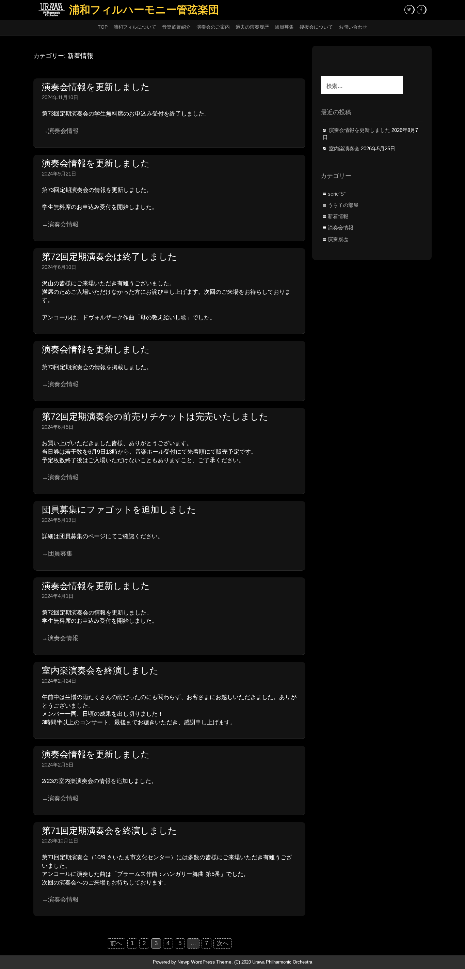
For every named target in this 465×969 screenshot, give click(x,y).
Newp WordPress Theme (204, 962)
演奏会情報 (63, 638)
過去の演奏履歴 (252, 27)
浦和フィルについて (134, 27)
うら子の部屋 (343, 205)
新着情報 (338, 216)
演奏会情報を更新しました (359, 130)
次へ (222, 943)
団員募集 (284, 27)
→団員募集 (57, 553)
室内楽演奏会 (344, 148)
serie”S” (337, 194)
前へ (116, 943)
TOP (103, 27)
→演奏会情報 (60, 130)
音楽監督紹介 (176, 27)
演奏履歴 (338, 239)
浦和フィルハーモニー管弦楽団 (144, 10)
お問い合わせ (353, 27)
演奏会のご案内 (213, 27)
